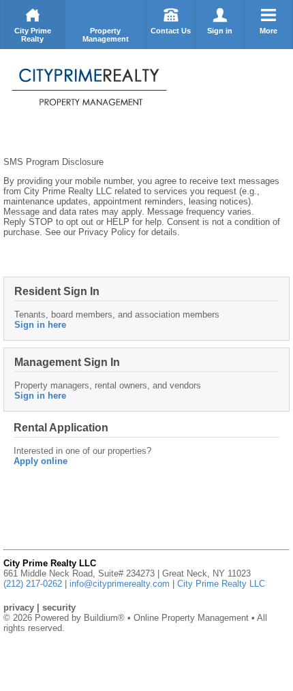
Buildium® (104, 618)
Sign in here (40, 325)
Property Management (105, 35)
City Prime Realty (32, 35)
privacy (18, 607)
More (268, 31)
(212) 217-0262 (32, 584)
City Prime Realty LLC (221, 584)
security (59, 607)
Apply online (40, 461)
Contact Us (171, 31)
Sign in (219, 31)
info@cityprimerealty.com (120, 584)
